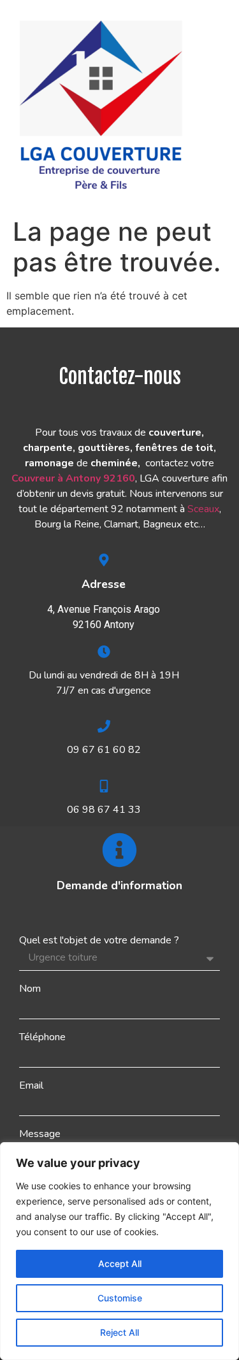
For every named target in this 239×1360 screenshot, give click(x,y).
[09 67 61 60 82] (104, 726)
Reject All (119, 1332)
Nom (30, 989)
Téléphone (42, 1037)
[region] (119, 1251)
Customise (120, 1297)
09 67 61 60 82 (104, 750)
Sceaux (203, 509)
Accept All (119, 1263)
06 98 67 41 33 (104, 810)
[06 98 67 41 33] (104, 786)
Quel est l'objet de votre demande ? (99, 940)
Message (40, 1134)
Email (31, 1085)
